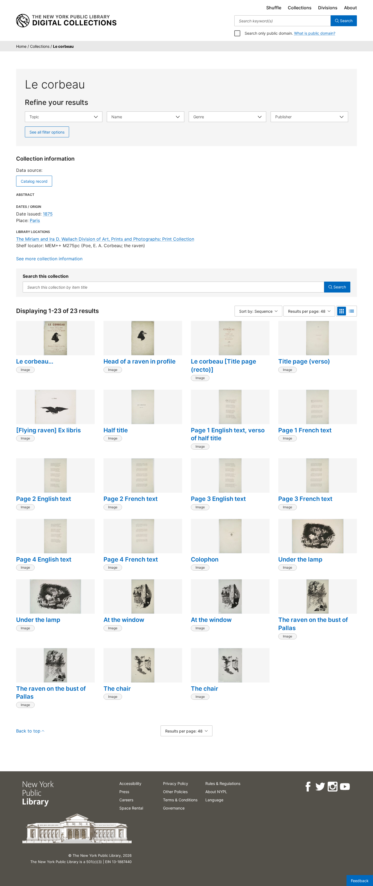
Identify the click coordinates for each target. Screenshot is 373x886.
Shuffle (273, 7)
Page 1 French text (304, 430)
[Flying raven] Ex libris (48, 430)
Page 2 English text (43, 498)
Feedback (360, 880)
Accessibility (130, 783)
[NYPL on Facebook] (307, 787)
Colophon (204, 559)
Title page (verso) (304, 361)
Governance (174, 808)
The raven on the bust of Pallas (313, 623)
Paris (35, 220)
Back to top (28, 731)
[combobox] (282, 20)
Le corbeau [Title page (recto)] (223, 365)
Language (214, 800)
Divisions (328, 7)
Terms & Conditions (180, 800)
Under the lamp (300, 559)
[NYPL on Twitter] (320, 787)
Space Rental (131, 808)
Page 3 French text (305, 498)
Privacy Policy (175, 783)
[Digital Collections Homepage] (66, 21)
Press (124, 791)
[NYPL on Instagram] (332, 787)
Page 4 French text (130, 559)
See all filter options (46, 132)
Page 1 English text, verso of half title (228, 434)
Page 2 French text (130, 498)
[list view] (351, 311)
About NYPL (216, 791)
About (350, 7)
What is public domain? (314, 33)
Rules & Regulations (222, 783)
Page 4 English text (43, 559)
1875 (48, 214)
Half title (115, 430)
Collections (300, 7)
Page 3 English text (218, 498)
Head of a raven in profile (139, 361)
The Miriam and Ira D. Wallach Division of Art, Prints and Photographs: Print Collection (105, 239)
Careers (126, 800)
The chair (117, 688)
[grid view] (341, 311)
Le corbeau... (34, 361)
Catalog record (34, 181)
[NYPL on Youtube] (344, 787)
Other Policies (175, 791)
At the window (123, 619)
